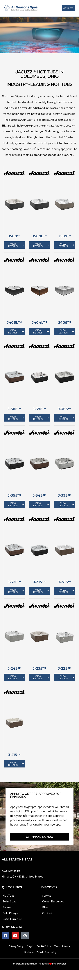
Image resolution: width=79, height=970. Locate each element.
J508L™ (39, 236)
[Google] (25, 935)
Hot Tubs (8, 895)
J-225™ (64, 668)
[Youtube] (15, 935)
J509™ (64, 236)
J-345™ (39, 495)
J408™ (64, 322)
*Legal (30, 946)
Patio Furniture (12, 919)
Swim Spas (9, 901)
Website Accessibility (46, 952)
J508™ (14, 236)
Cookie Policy (44, 946)
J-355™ (14, 495)
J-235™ (39, 668)
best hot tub (33, 114)
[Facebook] (5, 935)
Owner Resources (53, 901)
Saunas (7, 907)
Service (46, 895)
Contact (47, 913)
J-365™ (64, 409)
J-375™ (39, 409)
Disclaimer (29, 952)
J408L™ (14, 322)
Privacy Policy (16, 946)
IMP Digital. (60, 963)
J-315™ (39, 582)
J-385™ (14, 409)
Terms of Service (62, 946)
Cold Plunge (10, 913)
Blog (45, 907)
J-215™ (14, 755)
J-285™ (64, 582)
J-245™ (14, 668)
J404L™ (39, 322)
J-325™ (14, 582)
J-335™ (64, 495)
